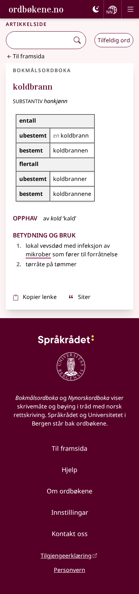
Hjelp (69, 469)
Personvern (69, 570)
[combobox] (38, 40)
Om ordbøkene (69, 491)
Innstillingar (69, 512)
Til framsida (29, 56)
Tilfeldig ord (114, 40)
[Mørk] (96, 9)
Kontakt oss (70, 533)
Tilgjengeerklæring (66, 556)
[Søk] (77, 40)
